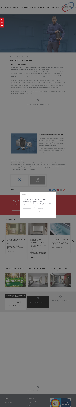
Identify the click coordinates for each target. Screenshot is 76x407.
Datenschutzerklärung (27, 208)
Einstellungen (38, 211)
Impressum (41, 214)
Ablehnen (28, 211)
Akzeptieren (48, 211)
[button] (2, 19)
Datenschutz (34, 214)
